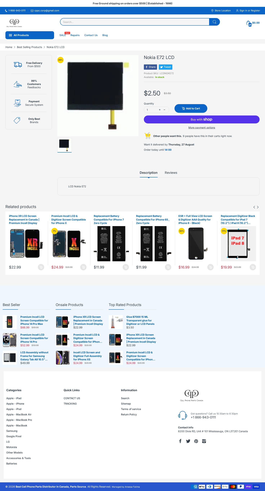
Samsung (11, 430)
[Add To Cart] (41, 267)
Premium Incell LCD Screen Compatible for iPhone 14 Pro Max (34, 320)
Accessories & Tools (18, 458)
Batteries (11, 463)
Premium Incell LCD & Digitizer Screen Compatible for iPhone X (68, 219)
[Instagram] (204, 441)
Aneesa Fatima (132, 487)
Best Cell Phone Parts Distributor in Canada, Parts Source (51, 486)
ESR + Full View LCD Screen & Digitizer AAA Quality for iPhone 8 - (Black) (195, 219)
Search (125, 398)
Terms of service (131, 409)
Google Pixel (13, 436)
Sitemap (126, 403)
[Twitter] (188, 441)
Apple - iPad (13, 398)
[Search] (214, 22)
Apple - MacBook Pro (19, 419)
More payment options (201, 127)
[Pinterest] (196, 441)
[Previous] (258, 207)
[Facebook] (180, 441)
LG (8, 441)
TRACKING (70, 403)
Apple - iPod (13, 409)
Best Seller (11, 305)
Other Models (14, 452)
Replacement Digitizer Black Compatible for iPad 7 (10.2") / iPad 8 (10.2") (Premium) (238, 219)
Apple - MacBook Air (18, 414)
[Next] (254, 207)
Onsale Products (69, 305)
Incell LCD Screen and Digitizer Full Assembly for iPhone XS (87, 356)
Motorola (11, 447)
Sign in (244, 10)
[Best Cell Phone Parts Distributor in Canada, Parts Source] (14, 23)
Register (255, 10)
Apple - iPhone (15, 403)
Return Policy (129, 414)
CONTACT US (72, 398)
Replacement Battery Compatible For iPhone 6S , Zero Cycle (152, 219)
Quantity (149, 103)
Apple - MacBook (16, 425)
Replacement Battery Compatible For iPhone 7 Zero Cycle (109, 219)
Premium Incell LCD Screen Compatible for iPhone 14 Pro (34, 338)
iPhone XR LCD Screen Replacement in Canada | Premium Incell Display (24, 219)
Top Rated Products (125, 305)
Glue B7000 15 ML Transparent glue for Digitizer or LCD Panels (140, 320)
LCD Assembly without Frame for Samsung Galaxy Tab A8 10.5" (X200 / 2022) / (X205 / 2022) (34, 356)
